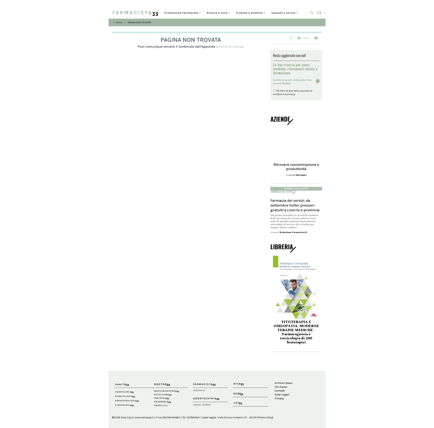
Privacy (279, 398)
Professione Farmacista (181, 12)
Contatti (280, 390)
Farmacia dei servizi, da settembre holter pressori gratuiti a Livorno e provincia (295, 205)
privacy (291, 94)
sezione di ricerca (229, 46)
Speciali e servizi (283, 12)
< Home (117, 22)
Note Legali (282, 394)
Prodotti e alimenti (250, 12)
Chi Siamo (281, 386)
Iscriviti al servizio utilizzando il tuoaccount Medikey (292, 81)
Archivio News (283, 383)
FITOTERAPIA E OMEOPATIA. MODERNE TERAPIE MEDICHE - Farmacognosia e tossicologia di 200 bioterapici (296, 332)
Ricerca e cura (217, 12)
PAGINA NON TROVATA (139, 22)
